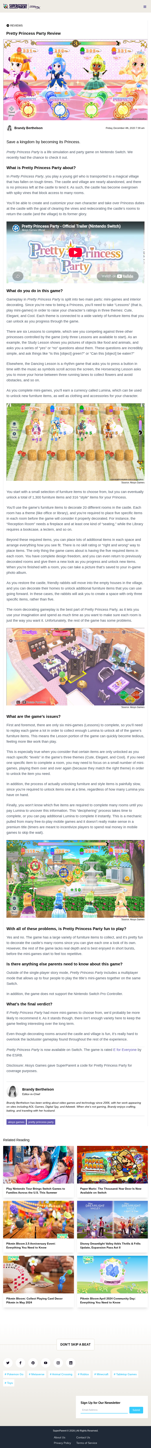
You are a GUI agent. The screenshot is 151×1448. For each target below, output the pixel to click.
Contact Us (83, 1437)
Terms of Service (86, 1442)
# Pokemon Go (14, 1374)
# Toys (9, 1382)
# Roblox (83, 1374)
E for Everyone (125, 1050)
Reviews (16, 25)
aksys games (16, 1122)
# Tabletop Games (125, 1374)
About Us (59, 1437)
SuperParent (60, 1430)
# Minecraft (101, 1374)
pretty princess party (41, 1122)
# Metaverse (36, 1374)
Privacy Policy (62, 1442)
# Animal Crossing (61, 1374)
